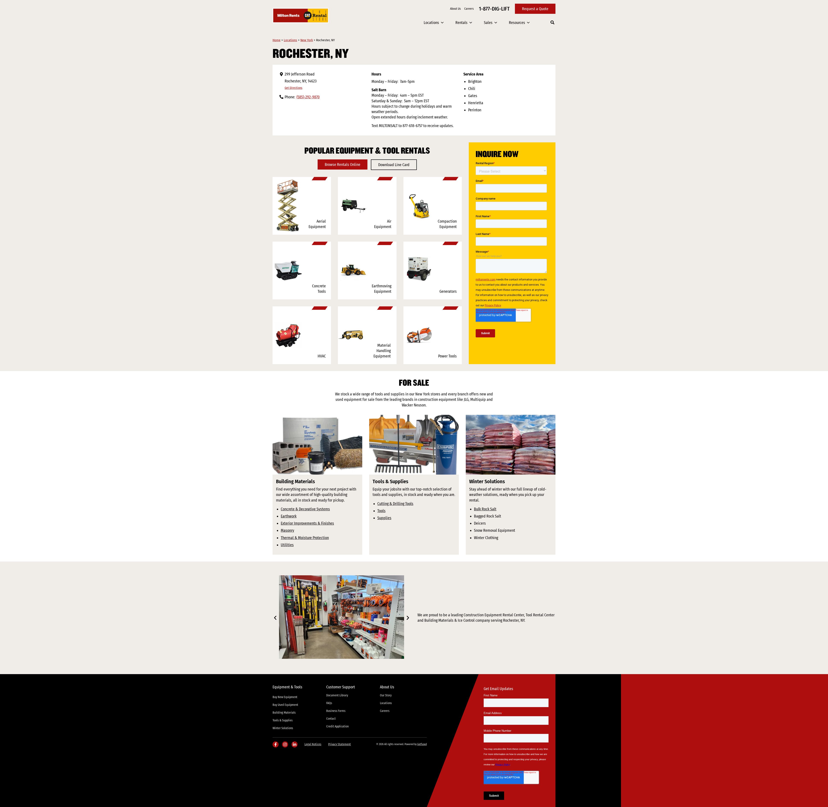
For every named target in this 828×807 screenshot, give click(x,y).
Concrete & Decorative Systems (305, 509)
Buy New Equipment (285, 697)
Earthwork (288, 516)
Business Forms (335, 711)
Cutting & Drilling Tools (395, 503)
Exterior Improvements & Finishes (307, 523)
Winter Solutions (283, 728)
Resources (517, 22)
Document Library (337, 695)
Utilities (287, 545)
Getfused (422, 744)
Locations (431, 22)
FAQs (329, 703)
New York (306, 40)
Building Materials (284, 712)
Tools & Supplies (283, 720)
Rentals (461, 22)
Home (277, 40)
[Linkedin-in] (295, 744)
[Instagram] (285, 744)
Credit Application (337, 726)
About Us (455, 9)
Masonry (287, 530)
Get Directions (293, 88)
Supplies (384, 518)
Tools (381, 510)
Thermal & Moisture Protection (305, 537)
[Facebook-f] (276, 744)
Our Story (386, 695)
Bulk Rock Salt (485, 509)
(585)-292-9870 (308, 97)
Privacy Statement (339, 744)
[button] (275, 617)
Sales (488, 22)
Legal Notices (312, 744)
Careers (469, 9)
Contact (331, 718)
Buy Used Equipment (285, 705)
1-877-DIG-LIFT (494, 9)
